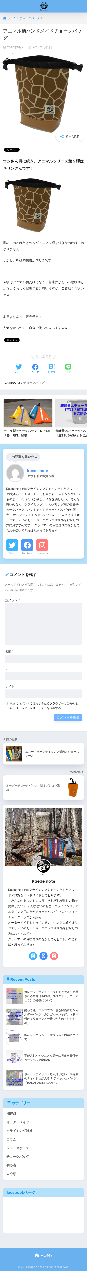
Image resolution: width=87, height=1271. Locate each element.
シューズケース (17, 1148)
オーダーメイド (17, 1122)
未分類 (11, 1174)
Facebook (27, 553)
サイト (10, 686)
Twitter (12, 553)
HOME (46, 1255)
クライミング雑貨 (19, 1130)
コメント (12, 600)
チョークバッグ (34, 382)
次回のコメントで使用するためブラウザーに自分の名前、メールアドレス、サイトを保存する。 (44, 706)
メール (11, 669)
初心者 (11, 1165)
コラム (11, 1139)
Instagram (42, 553)
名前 (9, 651)
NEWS (11, 1113)
